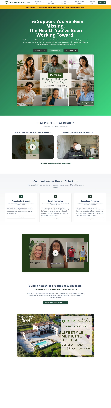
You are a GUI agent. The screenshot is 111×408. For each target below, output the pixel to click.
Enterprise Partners (38, 2)
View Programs (90, 219)
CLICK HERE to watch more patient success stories (56, 163)
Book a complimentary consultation (54, 302)
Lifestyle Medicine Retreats (79, 2)
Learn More (21, 217)
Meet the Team (92, 2)
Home (28, 2)
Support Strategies (63, 2)
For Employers (54, 50)
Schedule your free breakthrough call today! (70, 7)
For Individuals (51, 2)
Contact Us (102, 2)
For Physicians (38, 50)
